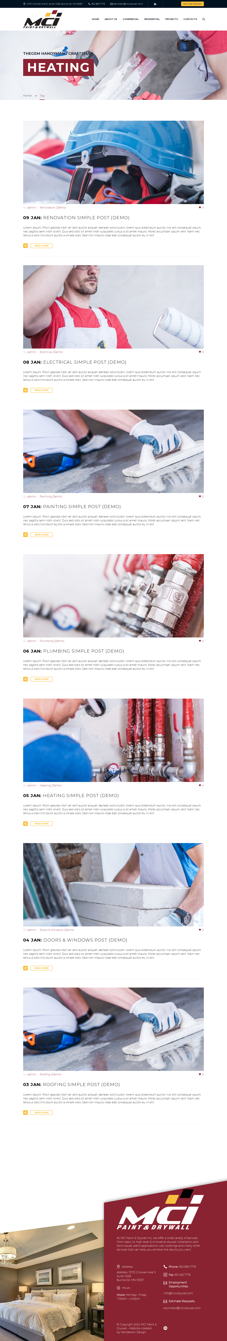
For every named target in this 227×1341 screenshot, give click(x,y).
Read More (42, 245)
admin (31, 207)
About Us (111, 19)
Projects (171, 19)
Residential (152, 19)
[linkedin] (165, 1328)
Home (95, 19)
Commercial (131, 19)
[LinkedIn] (155, 4)
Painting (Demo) (51, 496)
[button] (25, 245)
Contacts (190, 19)
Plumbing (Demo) (52, 641)
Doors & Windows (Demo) (57, 930)
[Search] (203, 19)
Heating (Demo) (50, 785)
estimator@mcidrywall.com (128, 4)
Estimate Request (192, 4)
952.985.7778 (98, 4)
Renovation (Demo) (53, 207)
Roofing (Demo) (50, 1074)
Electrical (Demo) (51, 352)
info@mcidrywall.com (178, 1293)
